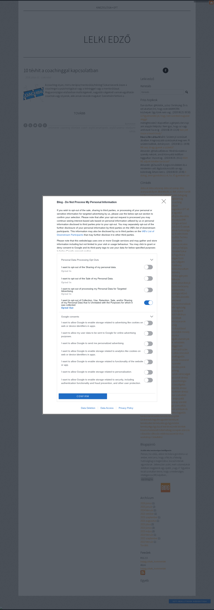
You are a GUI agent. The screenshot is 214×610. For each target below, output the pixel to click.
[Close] (165, 202)
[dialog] (107, 305)
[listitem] (107, 260)
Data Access (107, 408)
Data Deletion (88, 408)
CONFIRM (83, 396)
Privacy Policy (126, 408)
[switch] (148, 267)
